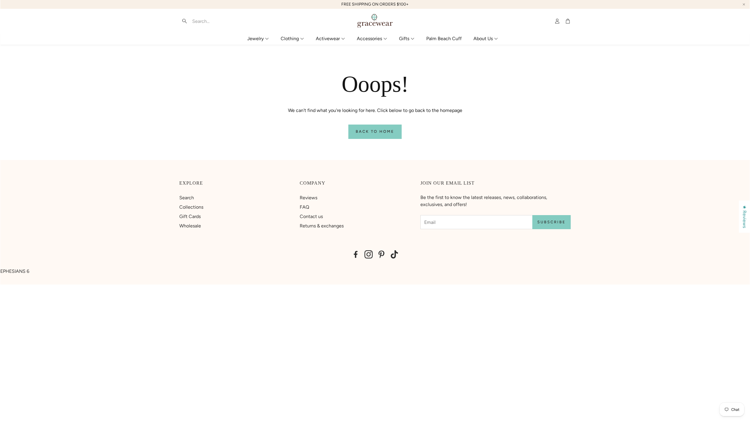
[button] (216, 21)
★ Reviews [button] (744, 216)
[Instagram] (368, 254)
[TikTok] (394, 254)
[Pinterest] (381, 254)
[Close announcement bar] (743, 4)
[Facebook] (356, 254)
